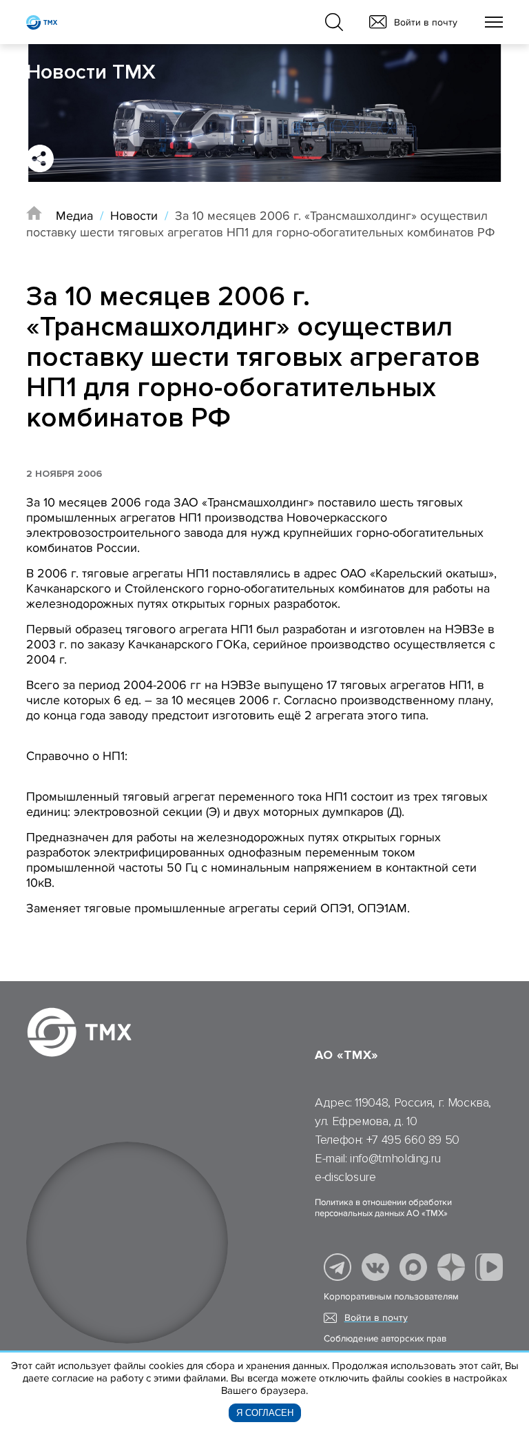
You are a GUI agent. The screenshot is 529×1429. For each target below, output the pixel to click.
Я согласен (264, 1413)
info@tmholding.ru (395, 1158)
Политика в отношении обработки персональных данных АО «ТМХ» (383, 1208)
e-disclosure (345, 1176)
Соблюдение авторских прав (385, 1338)
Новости (134, 215)
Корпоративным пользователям (391, 1296)
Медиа (74, 215)
